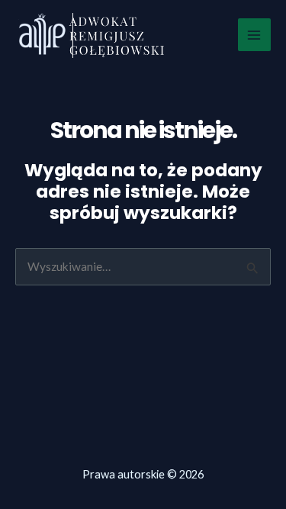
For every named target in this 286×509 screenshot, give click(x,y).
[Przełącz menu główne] (254, 34)
